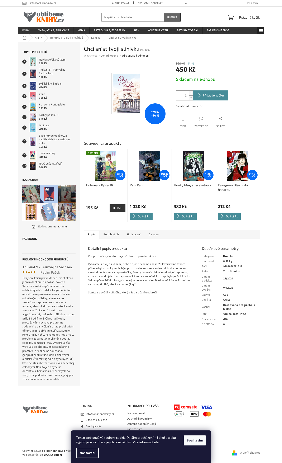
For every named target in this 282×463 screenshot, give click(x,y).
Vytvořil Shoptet (250, 453)
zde (156, 442)
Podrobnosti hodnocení (134, 56)
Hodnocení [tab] (133, 234)
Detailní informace (187, 106)
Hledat (172, 17)
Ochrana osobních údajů (142, 424)
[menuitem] (26, 30)
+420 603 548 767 (96, 420)
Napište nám (134, 429)
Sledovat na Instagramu (52, 227)
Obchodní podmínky (150, 3)
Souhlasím (195, 440)
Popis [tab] (91, 234)
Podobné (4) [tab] (111, 234)
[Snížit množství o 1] (191, 97)
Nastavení (87, 453)
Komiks (228, 256)
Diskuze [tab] (154, 234)
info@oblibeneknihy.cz (100, 414)
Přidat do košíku (213, 95)
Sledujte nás (93, 426)
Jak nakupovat (119, 3)
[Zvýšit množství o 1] (191, 93)
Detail (117, 208)
